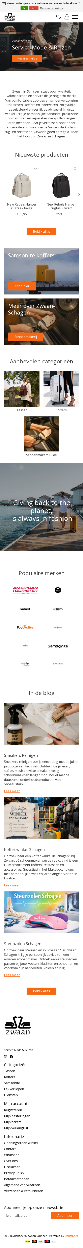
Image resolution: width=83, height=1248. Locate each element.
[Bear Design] (58, 591)
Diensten (11, 1095)
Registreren (13, 1110)
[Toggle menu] (75, 17)
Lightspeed (72, 1236)
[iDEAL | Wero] (27, 1242)
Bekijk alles (41, 231)
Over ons (11, 1161)
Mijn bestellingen (17, 1116)
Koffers (61, 410)
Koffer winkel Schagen (24, 849)
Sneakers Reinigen (21, 755)
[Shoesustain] (25, 665)
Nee (34, 8)
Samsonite (12, 1083)
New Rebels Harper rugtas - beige (21, 206)
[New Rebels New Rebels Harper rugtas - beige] (21, 182)
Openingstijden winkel (21, 1143)
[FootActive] (25, 628)
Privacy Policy (14, 1173)
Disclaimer (12, 1167)
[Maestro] (47, 1242)
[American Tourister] (25, 591)
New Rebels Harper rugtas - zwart (61, 206)
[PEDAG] (25, 646)
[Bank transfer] (40, 1242)
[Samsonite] (58, 646)
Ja (24, 8)
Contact (10, 1149)
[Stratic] (58, 665)
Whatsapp (12, 1155)
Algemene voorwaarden (22, 1185)
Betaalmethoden (16, 1179)
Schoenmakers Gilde (41, 455)
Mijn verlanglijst (16, 1128)
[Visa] (53, 1242)
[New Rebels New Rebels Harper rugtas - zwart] (61, 182)
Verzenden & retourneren (23, 1191)
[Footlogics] (58, 628)
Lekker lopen (14, 1089)
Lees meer (12, 791)
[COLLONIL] (25, 609)
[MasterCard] (34, 1242)
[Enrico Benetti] (58, 609)
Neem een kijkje (27, 58)
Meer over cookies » (51, 8)
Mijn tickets (12, 1122)
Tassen (21, 410)
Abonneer (65, 1215)
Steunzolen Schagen (22, 943)
